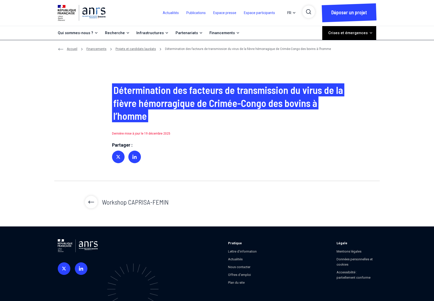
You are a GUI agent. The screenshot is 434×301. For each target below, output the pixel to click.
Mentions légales (349, 251)
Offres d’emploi (239, 275)
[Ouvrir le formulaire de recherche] (308, 12)
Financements (96, 49)
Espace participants (259, 13)
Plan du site (236, 282)
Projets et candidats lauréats (136, 49)
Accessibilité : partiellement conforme (353, 274)
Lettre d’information (242, 251)
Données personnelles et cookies (355, 261)
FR (289, 13)
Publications (196, 13)
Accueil (72, 49)
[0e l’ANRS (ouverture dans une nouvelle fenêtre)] (64, 268)
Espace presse (224, 13)
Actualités (171, 13)
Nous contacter (239, 267)
